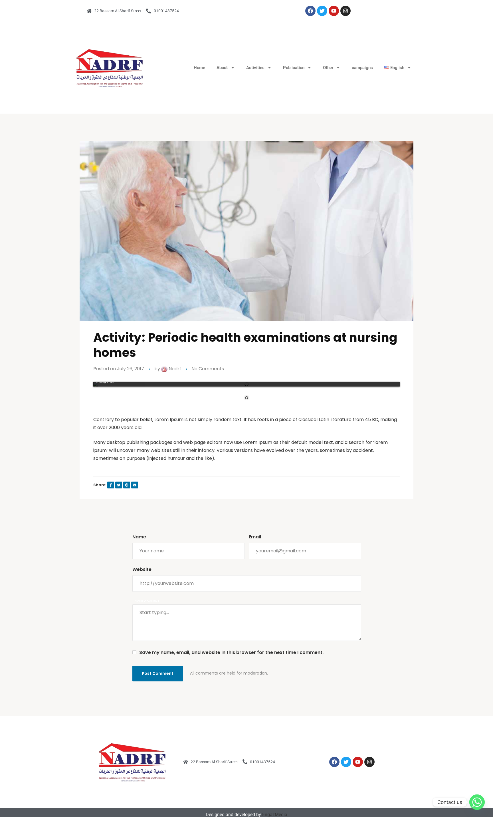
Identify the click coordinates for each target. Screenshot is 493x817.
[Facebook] (310, 11)
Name (139, 537)
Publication (293, 67)
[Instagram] (345, 11)
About (222, 67)
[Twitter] (322, 11)
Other (328, 67)
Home (199, 67)
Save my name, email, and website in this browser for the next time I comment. (231, 652)
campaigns (362, 67)
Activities (255, 67)
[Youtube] (334, 11)
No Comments (207, 368)
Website (141, 569)
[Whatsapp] (477, 802)
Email (255, 537)
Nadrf (174, 368)
